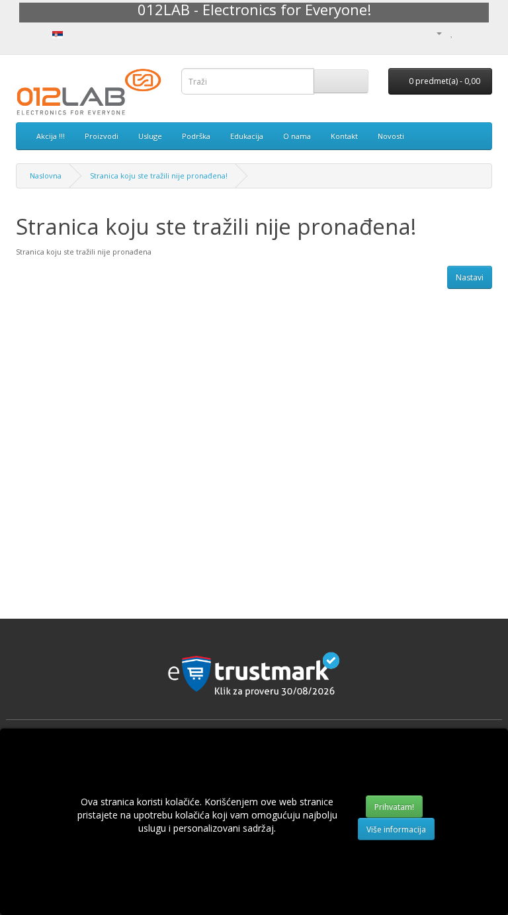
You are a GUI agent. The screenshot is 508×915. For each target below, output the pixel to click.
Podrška (196, 136)
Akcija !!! (50, 136)
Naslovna (46, 175)
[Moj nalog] (434, 33)
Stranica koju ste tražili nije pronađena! (159, 175)
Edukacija (246, 136)
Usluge (150, 136)
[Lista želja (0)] (452, 33)
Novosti (391, 136)
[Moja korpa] (466, 33)
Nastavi (470, 277)
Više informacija (396, 829)
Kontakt (344, 136)
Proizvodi (101, 136)
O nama (297, 136)
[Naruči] (482, 33)
